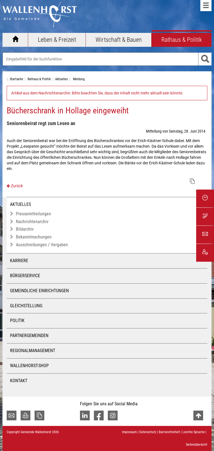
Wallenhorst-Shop (29, 365)
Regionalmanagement (32, 350)
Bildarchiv (25, 229)
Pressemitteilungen (33, 213)
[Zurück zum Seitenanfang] (198, 415)
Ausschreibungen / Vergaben (42, 244)
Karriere (19, 260)
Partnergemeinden (29, 335)
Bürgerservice (25, 275)
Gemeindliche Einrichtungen (39, 290)
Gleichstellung (26, 305)
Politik (17, 320)
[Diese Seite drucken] (25, 415)
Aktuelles (20, 204)
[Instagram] (113, 415)
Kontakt (18, 380)
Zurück (16, 186)
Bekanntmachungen (34, 237)
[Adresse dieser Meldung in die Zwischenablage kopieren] (192, 181)
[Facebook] (99, 415)
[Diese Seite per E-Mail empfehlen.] (11, 415)
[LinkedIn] (85, 415)
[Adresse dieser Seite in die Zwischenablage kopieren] (39, 415)
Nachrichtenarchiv (32, 221)
